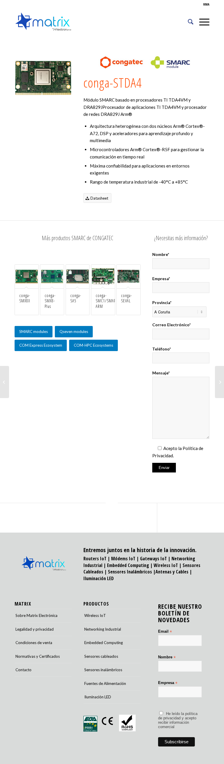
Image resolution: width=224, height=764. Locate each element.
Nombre (167, 657)
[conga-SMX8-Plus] (219, 382)
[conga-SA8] (4, 382)
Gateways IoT (153, 558)
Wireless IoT (166, 565)
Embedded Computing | (130, 565)
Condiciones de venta (33, 642)
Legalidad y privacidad (34, 629)
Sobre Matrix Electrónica (36, 615)
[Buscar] (187, 21)
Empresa (167, 683)
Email (165, 631)
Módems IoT (123, 558)
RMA (206, 4)
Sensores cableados (101, 656)
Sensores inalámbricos (103, 669)
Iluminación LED (98, 578)
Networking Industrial (102, 629)
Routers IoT (94, 558)
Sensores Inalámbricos (130, 571)
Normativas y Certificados (37, 656)
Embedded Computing (103, 642)
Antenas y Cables (171, 571)
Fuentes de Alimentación (105, 683)
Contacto (23, 669)
